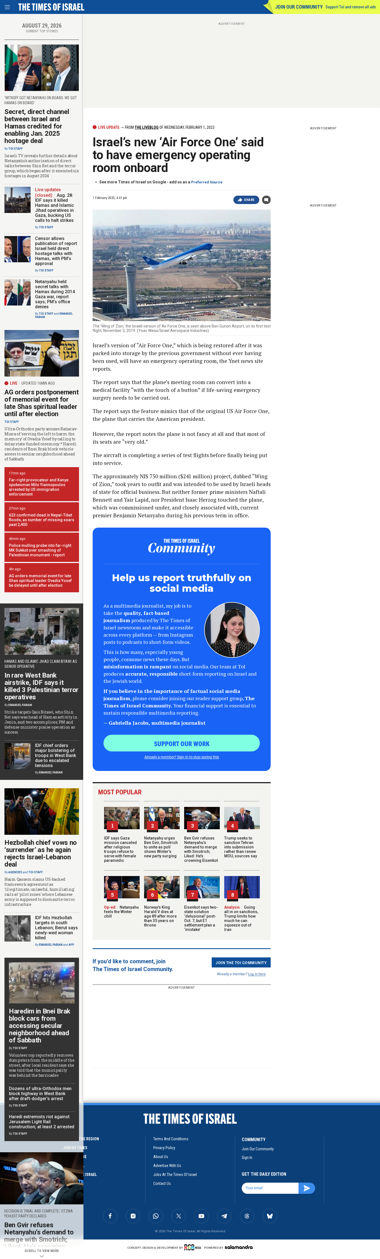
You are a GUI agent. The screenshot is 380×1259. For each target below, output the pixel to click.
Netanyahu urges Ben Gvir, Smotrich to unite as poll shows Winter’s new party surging (161, 847)
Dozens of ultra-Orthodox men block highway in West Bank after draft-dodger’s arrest (40, 1093)
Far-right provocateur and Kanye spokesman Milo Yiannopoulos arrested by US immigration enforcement (38, 487)
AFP (71, 944)
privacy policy (164, 1148)
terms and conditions (170, 1139)
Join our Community (299, 7)
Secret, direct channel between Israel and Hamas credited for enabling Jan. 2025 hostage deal (36, 126)
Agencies (15, 872)
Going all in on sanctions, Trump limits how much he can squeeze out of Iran (241, 918)
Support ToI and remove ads (350, 7)
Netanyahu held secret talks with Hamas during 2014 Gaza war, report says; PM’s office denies (55, 294)
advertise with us (167, 1165)
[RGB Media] (193, 1247)
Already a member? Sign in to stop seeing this (181, 756)
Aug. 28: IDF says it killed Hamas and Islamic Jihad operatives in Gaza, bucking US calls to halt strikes (54, 208)
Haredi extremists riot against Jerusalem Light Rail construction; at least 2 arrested (41, 1121)
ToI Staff (15, 148)
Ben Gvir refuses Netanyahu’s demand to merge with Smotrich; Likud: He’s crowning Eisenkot (201, 849)
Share (249, 200)
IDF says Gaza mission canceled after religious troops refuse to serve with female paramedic (120, 849)
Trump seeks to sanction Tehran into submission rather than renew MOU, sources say (240, 847)
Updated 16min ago (38, 383)
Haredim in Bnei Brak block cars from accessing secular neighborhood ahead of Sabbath (39, 1026)
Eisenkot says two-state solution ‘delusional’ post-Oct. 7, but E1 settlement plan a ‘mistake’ (201, 918)
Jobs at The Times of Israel (175, 1174)
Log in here (257, 973)
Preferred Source (207, 182)
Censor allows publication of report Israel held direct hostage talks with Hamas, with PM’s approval (56, 251)
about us (160, 1156)
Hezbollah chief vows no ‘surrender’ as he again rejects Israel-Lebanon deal (40, 853)
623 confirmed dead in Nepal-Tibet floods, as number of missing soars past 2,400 (41, 520)
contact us (162, 1183)
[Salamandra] (239, 1247)
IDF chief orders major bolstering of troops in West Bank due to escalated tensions (55, 755)
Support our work (181, 743)
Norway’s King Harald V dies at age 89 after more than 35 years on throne (160, 916)
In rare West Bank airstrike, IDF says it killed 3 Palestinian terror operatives (41, 686)
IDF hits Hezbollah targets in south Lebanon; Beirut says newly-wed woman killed (56, 927)
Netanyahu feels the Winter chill (121, 911)
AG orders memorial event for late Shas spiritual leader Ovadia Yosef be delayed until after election (40, 581)
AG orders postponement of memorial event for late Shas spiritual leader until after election (41, 403)
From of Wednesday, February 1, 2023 (169, 127)
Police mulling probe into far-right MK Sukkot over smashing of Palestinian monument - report (40, 550)
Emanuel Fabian (20, 705)
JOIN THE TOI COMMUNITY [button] (241, 962)
